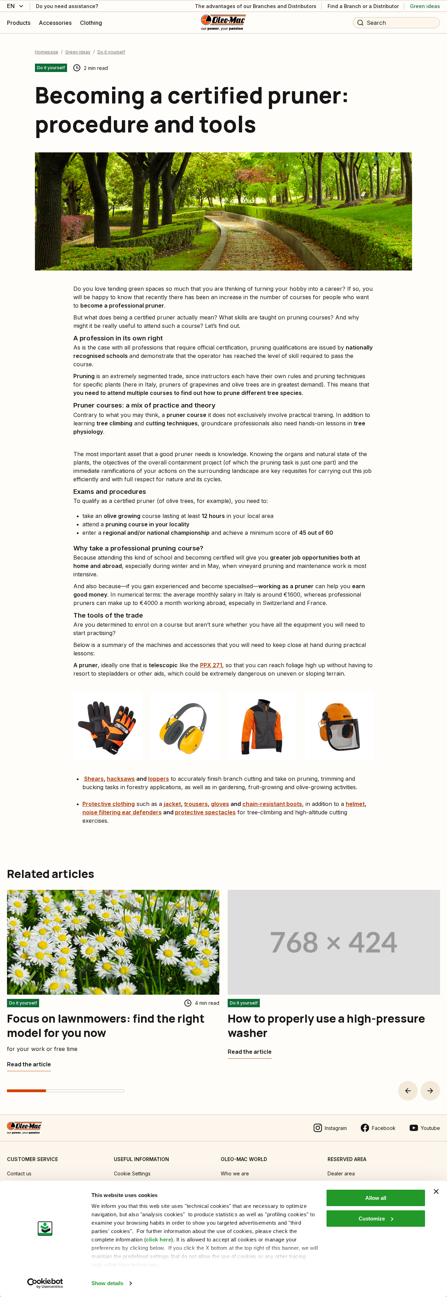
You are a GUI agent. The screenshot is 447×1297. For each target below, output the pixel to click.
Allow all (375, 1198)
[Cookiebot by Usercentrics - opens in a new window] (45, 1283)
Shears (94, 778)
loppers (158, 778)
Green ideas (77, 52)
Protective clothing (108, 803)
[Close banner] (436, 1191)
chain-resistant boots (272, 803)
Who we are (235, 1173)
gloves (220, 803)
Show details (107, 1283)
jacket (172, 803)
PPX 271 (211, 665)
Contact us (19, 1173)
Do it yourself (111, 52)
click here (158, 1239)
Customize (372, 1219)
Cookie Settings (132, 1173)
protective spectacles (205, 812)
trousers (196, 803)
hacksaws (121, 778)
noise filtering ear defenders (122, 812)
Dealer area (341, 1173)
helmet (355, 803)
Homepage (46, 52)
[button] (408, 1091)
